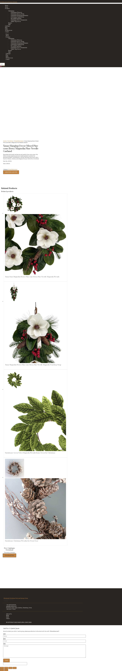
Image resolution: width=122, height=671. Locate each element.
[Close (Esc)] (2, 668)
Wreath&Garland (18, 141)
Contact (7, 32)
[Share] (6, 668)
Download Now (9, 555)
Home (4, 141)
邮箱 (4, 639)
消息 (4, 643)
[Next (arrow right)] (6, 670)
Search (2, 62)
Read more (9, 279)
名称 (4, 634)
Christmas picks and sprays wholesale (8, 2)
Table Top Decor (16, 21)
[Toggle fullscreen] (10, 668)
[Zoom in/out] (15, 668)
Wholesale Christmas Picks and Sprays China (16, 598)
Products (7, 8)
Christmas (10, 141)
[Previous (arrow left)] (2, 670)
